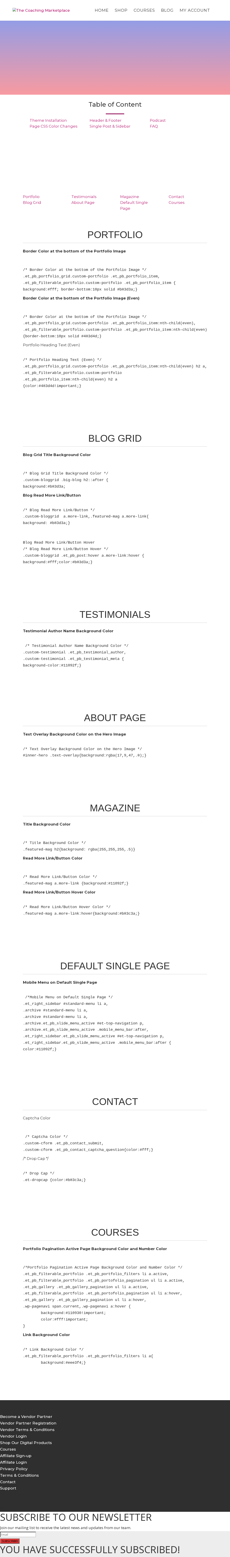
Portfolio (31, 196)
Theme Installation (48, 120)
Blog (167, 11)
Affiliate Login (13, 1462)
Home (102, 11)
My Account (195, 11)
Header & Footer (106, 120)
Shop (121, 11)
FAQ (154, 126)
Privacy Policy (14, 1469)
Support (8, 1488)
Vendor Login (13, 1436)
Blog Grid (32, 202)
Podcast (158, 120)
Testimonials (84, 196)
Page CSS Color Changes (53, 126)
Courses (144, 11)
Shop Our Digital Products (26, 1442)
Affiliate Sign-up (15, 1456)
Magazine (129, 196)
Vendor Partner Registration (28, 1423)
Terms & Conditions (19, 1475)
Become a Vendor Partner (26, 1416)
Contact (176, 196)
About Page (83, 202)
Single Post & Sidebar (110, 126)
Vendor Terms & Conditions (27, 1429)
